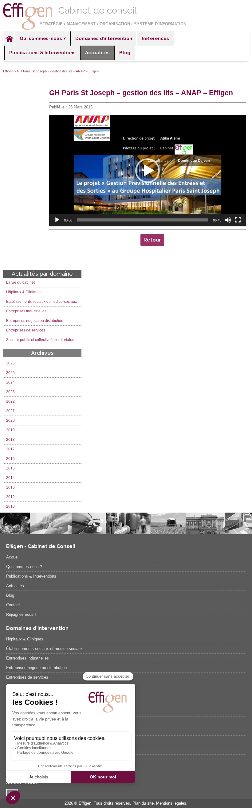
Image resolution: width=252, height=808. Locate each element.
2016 (10, 459)
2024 (10, 382)
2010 (10, 506)
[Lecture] (57, 220)
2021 (10, 411)
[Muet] (228, 220)
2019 (10, 430)
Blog (124, 52)
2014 (10, 478)
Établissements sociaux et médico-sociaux (44, 648)
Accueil (9, 38)
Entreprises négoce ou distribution (34, 321)
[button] (147, 170)
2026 (10, 363)
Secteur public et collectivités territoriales (40, 340)
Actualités (97, 52)
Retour (152, 240)
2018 (10, 439)
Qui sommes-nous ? (43, 38)
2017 (10, 449)
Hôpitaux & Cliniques (23, 292)
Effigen (8, 71)
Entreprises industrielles (26, 311)
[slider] (142, 219)
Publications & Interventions (42, 52)
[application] (147, 170)
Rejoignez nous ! (21, 614)
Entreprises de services (25, 330)
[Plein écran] (238, 220)
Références (155, 38)
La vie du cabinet (20, 282)
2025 (10, 373)
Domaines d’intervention (103, 38)
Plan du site (143, 803)
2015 (10, 468)
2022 (10, 401)
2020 (10, 420)
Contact (13, 605)
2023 (10, 392)
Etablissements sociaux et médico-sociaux (41, 301)
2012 (10, 497)
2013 (10, 487)
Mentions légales (171, 803)
